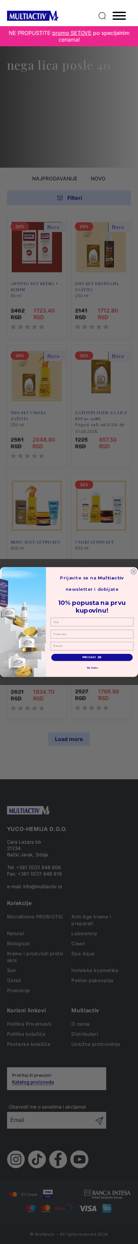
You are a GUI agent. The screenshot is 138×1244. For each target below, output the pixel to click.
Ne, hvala (92, 668)
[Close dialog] (133, 571)
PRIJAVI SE (92, 657)
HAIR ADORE (26, 33)
